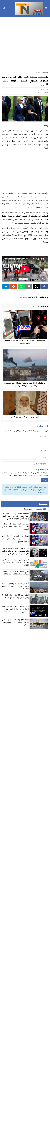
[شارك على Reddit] (14, 286)
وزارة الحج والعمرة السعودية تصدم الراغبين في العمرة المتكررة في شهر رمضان (15, 622)
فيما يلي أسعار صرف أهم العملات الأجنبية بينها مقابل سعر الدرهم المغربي (15, 526)
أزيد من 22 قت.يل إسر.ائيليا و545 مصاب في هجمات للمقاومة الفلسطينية (15, 586)
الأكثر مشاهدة (40, 509)
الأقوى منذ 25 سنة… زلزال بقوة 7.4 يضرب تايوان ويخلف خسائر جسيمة (15, 596)
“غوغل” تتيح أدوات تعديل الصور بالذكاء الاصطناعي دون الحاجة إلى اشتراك (15, 562)
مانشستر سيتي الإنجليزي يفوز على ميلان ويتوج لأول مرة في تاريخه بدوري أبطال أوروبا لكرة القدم (15, 516)
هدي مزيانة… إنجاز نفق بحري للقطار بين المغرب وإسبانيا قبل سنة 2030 (15, 573)
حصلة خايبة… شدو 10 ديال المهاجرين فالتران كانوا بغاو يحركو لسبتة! (25, 342)
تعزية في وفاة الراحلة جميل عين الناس (25, 416)
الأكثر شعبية (28, 509)
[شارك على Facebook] (44, 286)
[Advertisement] (25, 43)
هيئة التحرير (44, 89)
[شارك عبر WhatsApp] (21, 286)
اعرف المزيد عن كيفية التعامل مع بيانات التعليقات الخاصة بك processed (25, 491)
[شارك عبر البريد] (29, 286)
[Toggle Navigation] (46, 8)
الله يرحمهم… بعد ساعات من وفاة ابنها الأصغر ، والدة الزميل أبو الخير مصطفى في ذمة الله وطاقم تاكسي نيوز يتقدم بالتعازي (15, 610)
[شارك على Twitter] (36, 286)
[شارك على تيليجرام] (6, 286)
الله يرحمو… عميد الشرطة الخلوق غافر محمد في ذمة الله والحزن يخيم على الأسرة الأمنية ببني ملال (15, 551)
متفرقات (37, 72)
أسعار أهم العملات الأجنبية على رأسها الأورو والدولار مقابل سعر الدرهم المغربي (15, 539)
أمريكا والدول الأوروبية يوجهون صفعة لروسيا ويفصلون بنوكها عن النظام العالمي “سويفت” (25, 384)
